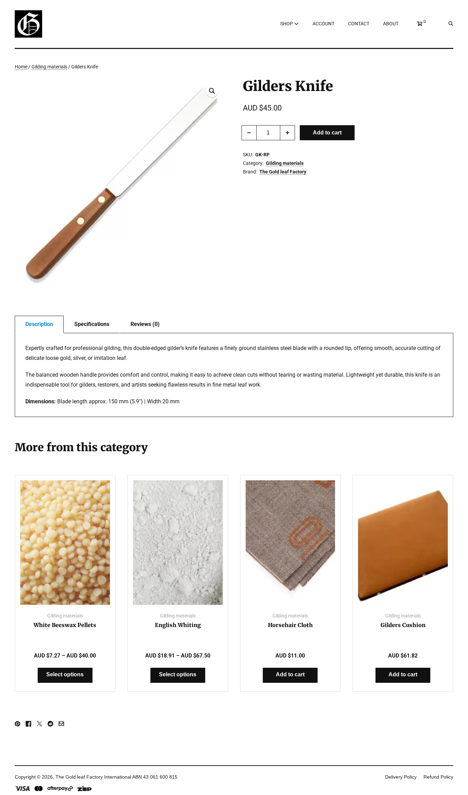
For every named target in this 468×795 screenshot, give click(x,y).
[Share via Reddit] (50, 723)
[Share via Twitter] (39, 723)
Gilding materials (49, 66)
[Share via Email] (61, 723)
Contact (358, 23)
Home (21, 66)
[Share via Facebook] (28, 723)
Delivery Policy (401, 777)
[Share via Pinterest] (17, 723)
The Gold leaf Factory (282, 171)
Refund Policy (438, 777)
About (390, 23)
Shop (287, 23)
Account (323, 23)
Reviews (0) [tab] (145, 324)
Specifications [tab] (91, 324)
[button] (446, 23)
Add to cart (327, 132)
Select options (65, 674)
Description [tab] (39, 324)
